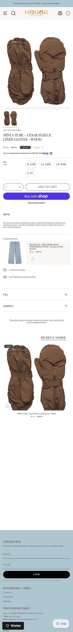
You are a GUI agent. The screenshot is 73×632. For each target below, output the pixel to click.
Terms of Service (51, 581)
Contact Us (7, 592)
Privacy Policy (39, 581)
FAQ (5, 294)
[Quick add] (7, 405)
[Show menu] (5, 13)
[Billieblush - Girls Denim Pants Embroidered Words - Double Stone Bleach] (14, 253)
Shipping (8, 306)
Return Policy (8, 597)
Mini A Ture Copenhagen (12, 130)
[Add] (33, 258)
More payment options (36, 202)
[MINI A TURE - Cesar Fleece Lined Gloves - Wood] (36, 377)
